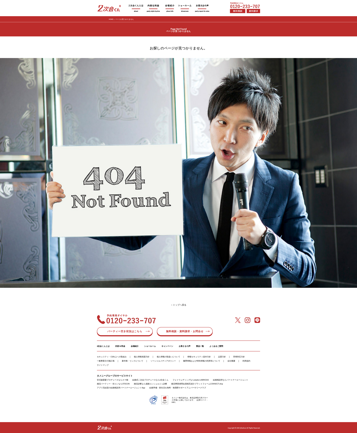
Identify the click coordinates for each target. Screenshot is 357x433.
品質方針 (222, 356)
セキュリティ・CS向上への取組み (112, 356)
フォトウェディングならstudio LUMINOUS (191, 379)
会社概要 (231, 360)
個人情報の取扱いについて (168, 356)
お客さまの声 (184, 346)
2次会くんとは (103, 346)
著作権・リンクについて (132, 360)
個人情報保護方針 (141, 356)
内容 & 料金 (120, 346)
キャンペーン (167, 346)
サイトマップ (103, 365)
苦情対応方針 (239, 356)
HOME (111, 19)
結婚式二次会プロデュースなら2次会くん (150, 379)
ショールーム (150, 346)
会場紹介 (135, 346)
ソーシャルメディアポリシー (163, 360)
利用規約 (246, 360)
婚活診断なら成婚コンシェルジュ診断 (150, 383)
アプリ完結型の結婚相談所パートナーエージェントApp (121, 387)
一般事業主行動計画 (105, 360)
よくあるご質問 (216, 346)
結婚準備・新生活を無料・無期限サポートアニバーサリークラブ (177, 387)
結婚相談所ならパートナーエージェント (230, 379)
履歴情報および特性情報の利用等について (201, 360)
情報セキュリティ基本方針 (199, 356)
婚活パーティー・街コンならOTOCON (113, 383)
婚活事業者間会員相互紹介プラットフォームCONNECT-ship (197, 383)
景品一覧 (200, 346)
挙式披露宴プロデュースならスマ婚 (112, 379)
